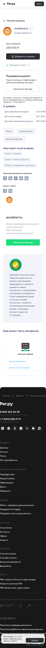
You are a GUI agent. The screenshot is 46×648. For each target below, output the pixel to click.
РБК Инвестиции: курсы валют (15, 587)
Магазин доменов (16, 20)
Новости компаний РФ (11, 583)
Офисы (3, 536)
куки (16, 636)
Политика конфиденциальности (16, 625)
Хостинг (4, 452)
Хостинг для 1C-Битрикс (19, 368)
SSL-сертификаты (8, 460)
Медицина (5, 491)
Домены (4, 447)
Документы (5, 566)
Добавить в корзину (24, 56)
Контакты (4, 532)
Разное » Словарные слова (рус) (20, 165)
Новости (4, 540)
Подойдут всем (7, 474)
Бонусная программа (10, 562)
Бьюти (3, 486)
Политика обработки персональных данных (21, 629)
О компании (6, 527)
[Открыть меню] (4, 3)
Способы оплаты (8, 557)
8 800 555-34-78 (10, 412)
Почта (3, 456)
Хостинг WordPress (17, 361)
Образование (6, 482)
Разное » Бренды (13, 153)
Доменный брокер (23, 89)
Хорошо (34, 640)
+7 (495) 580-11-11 (10, 419)
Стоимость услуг (8, 553)
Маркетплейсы (7, 478)
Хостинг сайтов (25, 354)
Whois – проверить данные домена (17, 505)
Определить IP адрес (10, 509)
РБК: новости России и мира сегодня (18, 579)
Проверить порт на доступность (15, 513)
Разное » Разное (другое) (17, 159)
